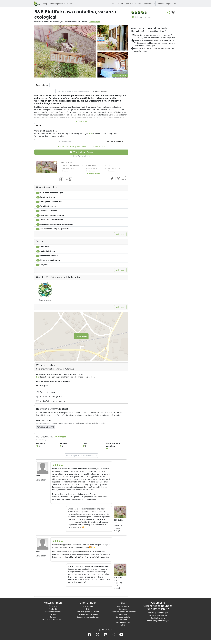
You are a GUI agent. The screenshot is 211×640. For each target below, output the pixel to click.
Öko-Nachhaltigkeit (123, 622)
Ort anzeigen (94, 22)
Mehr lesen (82, 121)
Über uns (53, 606)
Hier (91, 133)
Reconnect (68, 3)
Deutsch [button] (118, 3)
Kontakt (53, 617)
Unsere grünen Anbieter (88, 614)
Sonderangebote (56, 3)
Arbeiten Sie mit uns (53, 611)
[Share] (169, 13)
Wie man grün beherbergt (88, 611)
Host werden (149, 3)
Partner (53, 614)
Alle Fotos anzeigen (120, 75)
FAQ (88, 609)
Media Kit (53, 609)
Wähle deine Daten (83, 152)
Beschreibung (42, 85)
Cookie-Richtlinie (158, 618)
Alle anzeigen (94, 173)
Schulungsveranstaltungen (88, 617)
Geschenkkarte (134, 3)
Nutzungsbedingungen (158, 612)
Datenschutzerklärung (158, 615)
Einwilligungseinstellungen (158, 620)
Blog (45, 3)
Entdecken (123, 619)
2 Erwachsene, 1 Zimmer (113, 141)
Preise (38, 125)
